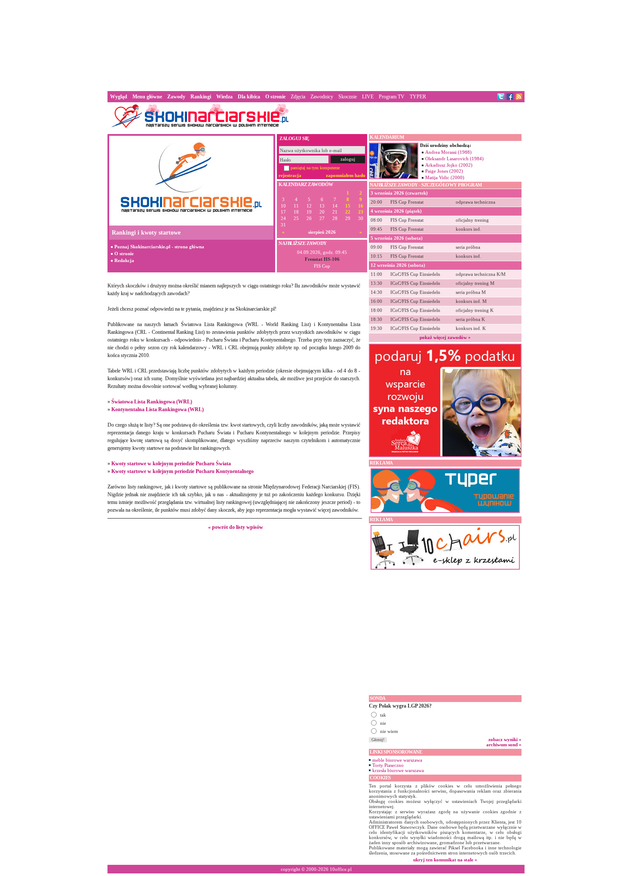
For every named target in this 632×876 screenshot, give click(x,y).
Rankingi (200, 97)
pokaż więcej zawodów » (445, 337)
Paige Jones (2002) (444, 171)
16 (360, 206)
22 (347, 212)
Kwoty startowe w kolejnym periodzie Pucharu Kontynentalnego (182, 471)
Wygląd (118, 97)
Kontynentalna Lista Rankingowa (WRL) (157, 409)
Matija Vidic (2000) (444, 177)
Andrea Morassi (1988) (448, 152)
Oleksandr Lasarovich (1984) (454, 158)
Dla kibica (249, 97)
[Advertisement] (316, 45)
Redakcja (124, 260)
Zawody (176, 97)
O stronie (124, 253)
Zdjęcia (298, 97)
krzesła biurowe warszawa (398, 770)
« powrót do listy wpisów (235, 527)
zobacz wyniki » (505, 739)
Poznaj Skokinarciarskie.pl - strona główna (159, 246)
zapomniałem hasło (345, 175)
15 (347, 206)
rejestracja (290, 175)
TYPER (418, 97)
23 (360, 212)
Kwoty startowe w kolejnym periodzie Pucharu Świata (171, 464)
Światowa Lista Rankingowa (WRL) (151, 402)
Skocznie (347, 97)
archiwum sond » (504, 744)
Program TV (392, 97)
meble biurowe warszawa (397, 760)
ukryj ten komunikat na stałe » (445, 859)
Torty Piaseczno (388, 765)
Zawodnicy (321, 97)
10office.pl (341, 869)
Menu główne (147, 97)
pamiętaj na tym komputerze (315, 167)
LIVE (368, 97)
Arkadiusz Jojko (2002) (448, 165)
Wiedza (224, 97)
